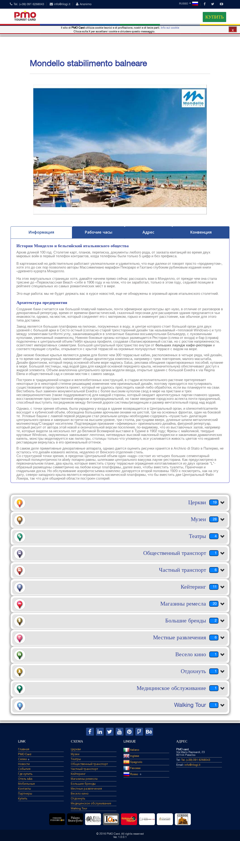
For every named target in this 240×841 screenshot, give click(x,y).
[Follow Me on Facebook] (90, 732)
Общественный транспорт (89, 764)
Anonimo (85, 4)
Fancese (134, 768)
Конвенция (201, 232)
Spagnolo (135, 762)
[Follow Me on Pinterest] (129, 732)
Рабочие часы (98, 232)
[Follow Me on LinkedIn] (100, 732)
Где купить (25, 774)
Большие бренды (83, 783)
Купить (214, 17)
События (24, 769)
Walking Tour (79, 808)
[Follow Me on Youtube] (120, 732)
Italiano (134, 749)
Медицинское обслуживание (91, 803)
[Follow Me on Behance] (149, 732)
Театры (76, 759)
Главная (23, 749)
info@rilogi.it (62, 4)
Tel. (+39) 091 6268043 (29, 4)
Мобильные (26, 783)
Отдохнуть (78, 798)
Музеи (75, 754)
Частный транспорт (84, 769)
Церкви (76, 749)
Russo (183, 3)
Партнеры (25, 793)
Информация (41, 232)
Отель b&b (25, 778)
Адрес (148, 232)
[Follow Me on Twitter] (110, 732)
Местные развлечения (86, 788)
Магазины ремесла (84, 778)
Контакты (24, 788)
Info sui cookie (170, 27)
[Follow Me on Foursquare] (139, 732)
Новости (24, 764)
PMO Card (24, 754)
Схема (22, 759)
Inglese (134, 756)
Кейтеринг (78, 774)
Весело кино (80, 793)
